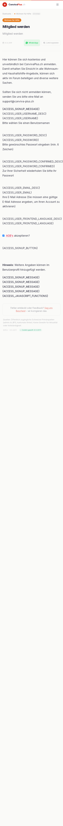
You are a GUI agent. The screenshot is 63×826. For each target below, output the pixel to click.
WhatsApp (33, 43)
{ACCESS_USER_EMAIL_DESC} (21, 187)
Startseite (6, 14)
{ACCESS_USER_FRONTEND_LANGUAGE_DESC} (32, 218)
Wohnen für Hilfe (28, 14)
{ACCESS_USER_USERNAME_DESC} (24, 113)
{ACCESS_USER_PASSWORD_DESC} (24, 135)
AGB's (9, 235)
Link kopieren (52, 43)
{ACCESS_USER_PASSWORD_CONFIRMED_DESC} (32, 161)
